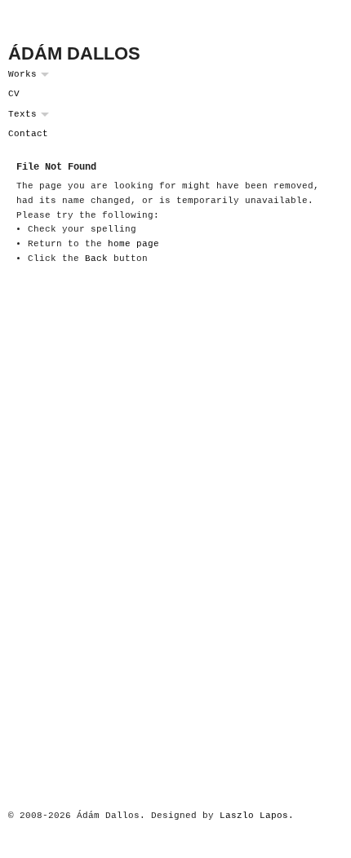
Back (96, 258)
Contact (28, 134)
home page (133, 244)
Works (22, 74)
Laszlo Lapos (254, 815)
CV (14, 94)
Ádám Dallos (74, 53)
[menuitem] (175, 74)
